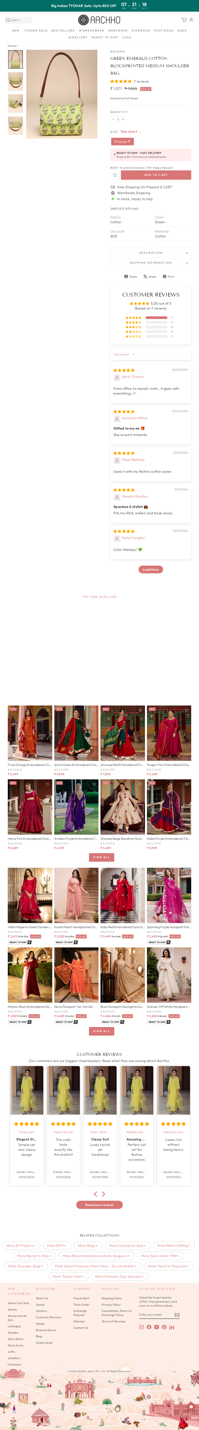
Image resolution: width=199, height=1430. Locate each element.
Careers (41, 1311)
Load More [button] (151, 569)
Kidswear (141, 30)
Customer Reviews (48, 1317)
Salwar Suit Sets (18, 1303)
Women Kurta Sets (17, 1318)
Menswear (118, 30)
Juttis (11, 1351)
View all (101, 857)
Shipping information (151, 262)
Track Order (81, 1304)
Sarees (12, 1309)
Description (151, 253)
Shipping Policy (112, 1298)
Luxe (126, 37)
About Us (42, 1298)
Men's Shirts (15, 1339)
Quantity (119, 112)
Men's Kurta (16, 1345)
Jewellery (78, 37)
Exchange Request (80, 1313)
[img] (123, 370)
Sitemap (79, 1321)
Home (12, 46)
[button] (121, 81)
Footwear (164, 30)
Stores (40, 1304)
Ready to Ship (105, 37)
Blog (39, 1336)
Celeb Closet (44, 1343)
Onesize (121, 141)
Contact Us (80, 1328)
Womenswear (92, 30)
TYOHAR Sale (36, 30)
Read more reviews (99, 1205)
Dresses (13, 1332)
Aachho (117, 51)
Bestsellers (63, 30)
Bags (182, 30)
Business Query (46, 1330)
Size (114, 131)
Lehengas (14, 1326)
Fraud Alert (81, 1298)
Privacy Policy (111, 1304)
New (16, 30)
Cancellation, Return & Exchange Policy (117, 1313)
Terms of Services (114, 1321)
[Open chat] (191, 1407)
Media (40, 1323)
